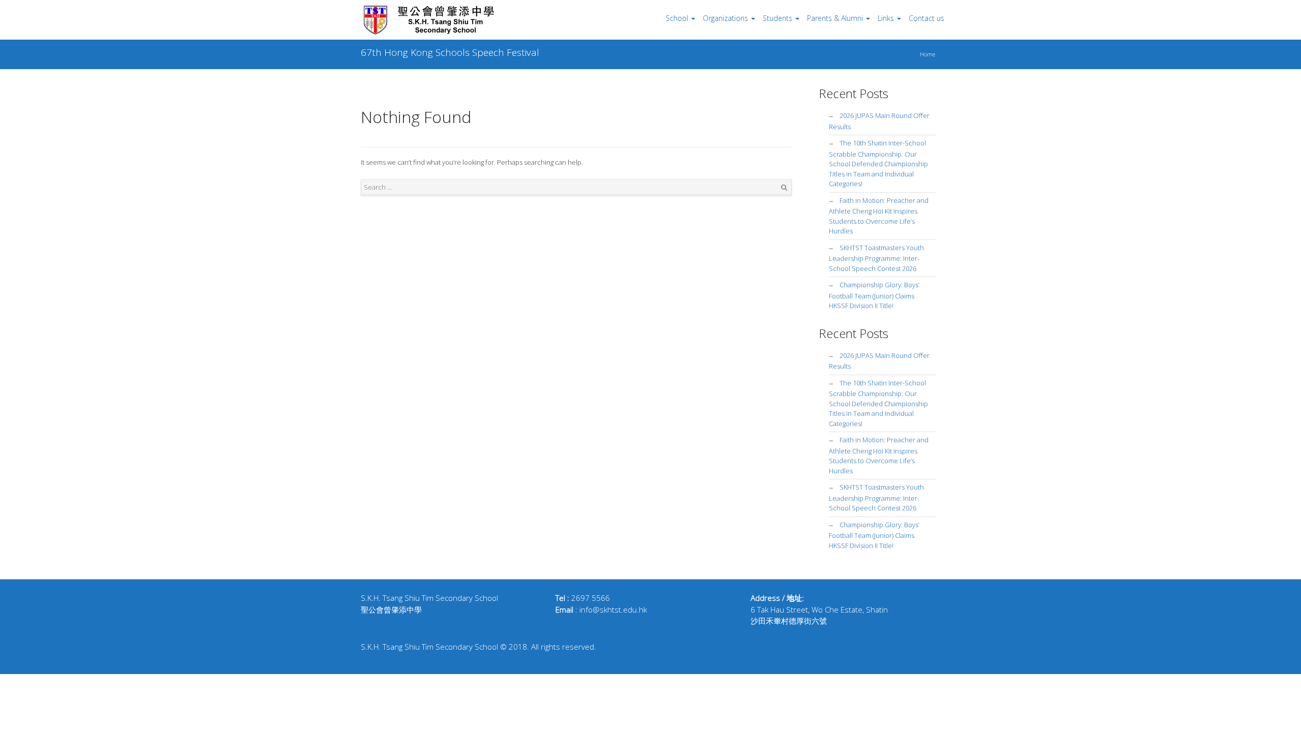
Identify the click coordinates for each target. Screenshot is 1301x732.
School (677, 18)
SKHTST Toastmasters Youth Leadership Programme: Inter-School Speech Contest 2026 (876, 258)
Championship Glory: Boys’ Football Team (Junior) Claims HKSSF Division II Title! (874, 295)
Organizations (725, 18)
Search (784, 187)
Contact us (926, 18)
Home (927, 54)
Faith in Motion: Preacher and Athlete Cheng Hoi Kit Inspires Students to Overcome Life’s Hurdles (878, 216)
